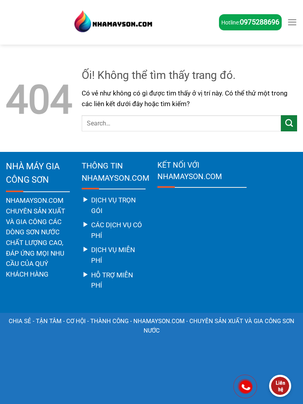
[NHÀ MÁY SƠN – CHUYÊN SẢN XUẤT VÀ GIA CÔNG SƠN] (112, 22)
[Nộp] (289, 123)
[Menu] (292, 22)
